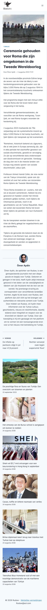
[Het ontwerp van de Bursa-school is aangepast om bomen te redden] (23, 409)
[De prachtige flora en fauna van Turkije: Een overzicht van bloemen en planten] (23, 371)
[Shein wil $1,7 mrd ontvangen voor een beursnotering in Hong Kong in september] (23, 448)
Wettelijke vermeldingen (31, 600)
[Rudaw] (7, 5)
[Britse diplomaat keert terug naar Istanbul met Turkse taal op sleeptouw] (23, 522)
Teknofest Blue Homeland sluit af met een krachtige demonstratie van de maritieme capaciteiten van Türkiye (21, 578)
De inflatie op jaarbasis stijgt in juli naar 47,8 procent (11, 343)
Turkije (6, 46)
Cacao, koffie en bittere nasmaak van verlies (22, 502)
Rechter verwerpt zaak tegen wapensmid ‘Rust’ (36, 343)
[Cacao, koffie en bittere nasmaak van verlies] (23, 486)
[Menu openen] (42, 5)
